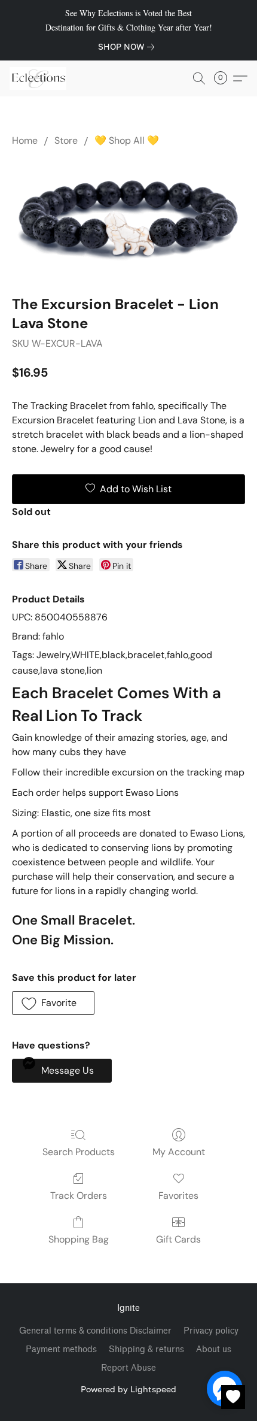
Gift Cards (178, 1239)
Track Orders (78, 1195)
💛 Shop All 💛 (126, 140)
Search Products (78, 1152)
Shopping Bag (78, 1239)
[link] (128, 47)
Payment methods (61, 1349)
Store (66, 140)
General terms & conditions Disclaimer (95, 1331)
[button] (39, 78)
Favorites (178, 1195)
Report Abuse (128, 1368)
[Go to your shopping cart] (224, 78)
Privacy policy (210, 1331)
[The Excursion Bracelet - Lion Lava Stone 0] (128, 218)
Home (25, 140)
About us (213, 1349)
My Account (178, 1152)
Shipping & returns (146, 1349)
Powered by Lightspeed (128, 1389)
